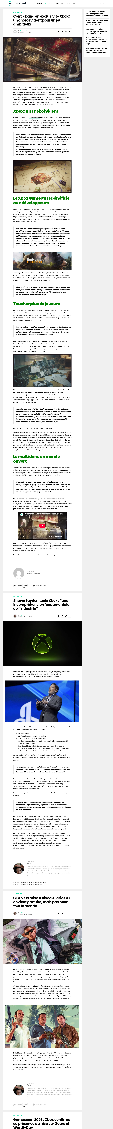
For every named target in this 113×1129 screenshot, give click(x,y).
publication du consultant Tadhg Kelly (41, 727)
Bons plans (71, 3)
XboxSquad (23, 31)
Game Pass (59, 3)
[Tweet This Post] (62, 615)
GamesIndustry (34, 118)
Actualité (40, 3)
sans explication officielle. (48, 1060)
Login (44, 585)
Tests (50, 3)
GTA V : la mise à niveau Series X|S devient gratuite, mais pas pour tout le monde (97, 22)
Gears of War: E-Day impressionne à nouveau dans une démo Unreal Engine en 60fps (97, 41)
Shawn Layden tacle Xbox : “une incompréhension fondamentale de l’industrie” (97, 14)
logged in (25, 587)
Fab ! (21, 615)
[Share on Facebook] (58, 615)
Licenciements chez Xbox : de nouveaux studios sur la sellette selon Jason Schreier (96, 50)
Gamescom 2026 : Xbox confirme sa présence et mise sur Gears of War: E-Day (97, 31)
